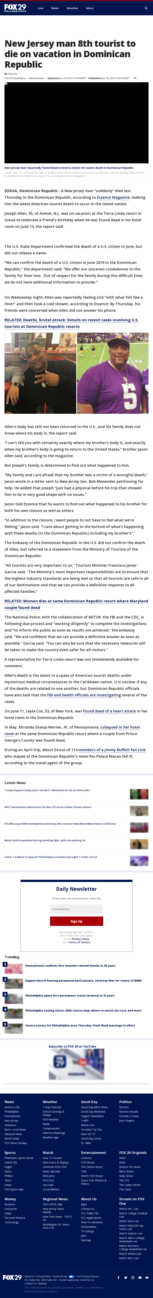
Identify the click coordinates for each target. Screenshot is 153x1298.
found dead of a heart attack (109, 711)
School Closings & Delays (54, 1113)
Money (10, 1199)
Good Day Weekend (93, 1111)
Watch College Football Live (133, 1214)
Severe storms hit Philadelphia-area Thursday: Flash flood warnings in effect (80, 1025)
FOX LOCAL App (52, 1204)
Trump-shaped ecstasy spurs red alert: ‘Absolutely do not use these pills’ (47, 790)
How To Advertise (92, 1222)
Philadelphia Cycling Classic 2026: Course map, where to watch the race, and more (83, 1010)
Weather (50, 1102)
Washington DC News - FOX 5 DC (57, 1226)
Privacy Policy (80, 939)
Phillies (8, 1176)
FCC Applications (91, 1218)
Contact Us (87, 1209)
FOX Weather (51, 1119)
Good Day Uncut (91, 1138)
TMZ (84, 1171)
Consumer (10, 1209)
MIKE (122, 1158)
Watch (48, 1152)
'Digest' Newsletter (92, 1116)
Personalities (88, 1226)
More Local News (15, 1129)
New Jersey (11, 1120)
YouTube (48, 1185)
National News (36, 78)
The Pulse (125, 1189)
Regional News (55, 1199)
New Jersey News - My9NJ (54, 1210)
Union (8, 1185)
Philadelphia (11, 1111)
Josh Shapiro (126, 1120)
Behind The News (130, 1167)
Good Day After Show (94, 1107)
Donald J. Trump (129, 1116)
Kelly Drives (126, 1176)
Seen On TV (88, 1134)
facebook (119, 1278)
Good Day (89, 1102)
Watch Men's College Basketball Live (132, 1239)
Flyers (8, 1171)
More (89, 8)
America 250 (12, 1107)
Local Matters (51, 1189)
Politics (125, 1102)
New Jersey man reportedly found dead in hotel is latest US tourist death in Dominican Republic (69, 168)
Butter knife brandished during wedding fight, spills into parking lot (44, 840)
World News (11, 1138)
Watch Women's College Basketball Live (133, 1247)
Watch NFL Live (128, 1209)
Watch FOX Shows (92, 1176)
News (9, 1102)
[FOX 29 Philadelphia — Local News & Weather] (16, 8)
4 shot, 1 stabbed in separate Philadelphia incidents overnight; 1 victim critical (50, 857)
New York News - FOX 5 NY (57, 1218)
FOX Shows (88, 1162)
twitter (126, 1278)
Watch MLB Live (129, 1221)
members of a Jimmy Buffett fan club (112, 749)
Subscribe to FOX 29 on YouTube (72, 1046)
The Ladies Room (130, 1185)
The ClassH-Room (92, 1167)
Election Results (128, 1111)
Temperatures (51, 1128)
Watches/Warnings (54, 1133)
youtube (140, 1278)
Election (124, 1107)
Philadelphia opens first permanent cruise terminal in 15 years (70, 995)
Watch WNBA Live (130, 1253)
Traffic (85, 1120)
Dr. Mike (86, 1143)
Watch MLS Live (129, 1258)
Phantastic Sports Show (18, 1158)
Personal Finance (14, 1218)
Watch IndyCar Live (130, 1233)
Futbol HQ (10, 1162)
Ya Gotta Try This (91, 1129)
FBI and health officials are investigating (84, 694)
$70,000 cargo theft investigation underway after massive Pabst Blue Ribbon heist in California (60, 823)
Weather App (50, 1137)
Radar (46, 1124)
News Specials (51, 1171)
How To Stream (52, 1158)
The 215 (124, 1180)
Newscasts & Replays (56, 1162)
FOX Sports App (14, 1189)
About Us (88, 1199)
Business (9, 1204)
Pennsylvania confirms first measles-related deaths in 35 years (70, 965)
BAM (122, 1162)
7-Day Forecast (52, 1107)
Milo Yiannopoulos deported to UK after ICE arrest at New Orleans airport (47, 807)
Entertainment (93, 1152)
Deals (7, 1213)
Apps (84, 1204)
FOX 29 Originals (132, 1152)
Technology (11, 1222)
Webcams (49, 1176)
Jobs (83, 1235)
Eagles (8, 1167)
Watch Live (87, 1125)
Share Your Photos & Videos (94, 1182)
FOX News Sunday (15, 1143)
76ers (7, 1180)
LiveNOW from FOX (55, 1167)
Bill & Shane (126, 1171)
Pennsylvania (12, 1116)
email (147, 1278)
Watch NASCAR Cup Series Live (131, 1227)
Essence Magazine (113, 197)
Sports (9, 1152)
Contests (86, 1158)
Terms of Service (79, 942)
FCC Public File (90, 1213)
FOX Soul (48, 1180)
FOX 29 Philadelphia (15, 78)
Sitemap (86, 1240)
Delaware (10, 1125)
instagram (133, 1278)
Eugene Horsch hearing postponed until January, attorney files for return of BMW (83, 980)
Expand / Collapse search (146, 8)
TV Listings (87, 1231)
